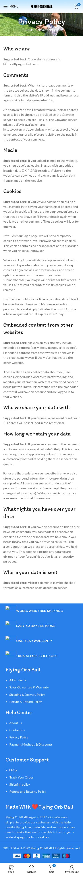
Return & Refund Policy (25, 701)
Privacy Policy (18, 737)
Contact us (17, 730)
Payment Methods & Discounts (31, 744)
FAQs (13, 770)
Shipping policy (19, 784)
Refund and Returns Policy (27, 791)
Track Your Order (21, 777)
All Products (17, 680)
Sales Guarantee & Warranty (29, 687)
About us (15, 723)
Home (29, 30)
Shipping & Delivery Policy (27, 694)
